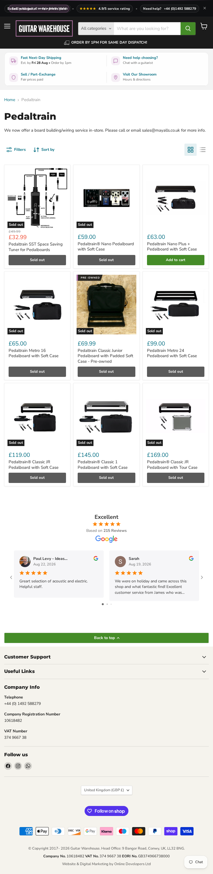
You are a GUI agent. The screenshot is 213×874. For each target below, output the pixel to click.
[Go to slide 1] (103, 604)
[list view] (203, 150)
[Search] (188, 28)
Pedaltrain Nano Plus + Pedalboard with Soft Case (172, 246)
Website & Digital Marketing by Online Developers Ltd (106, 864)
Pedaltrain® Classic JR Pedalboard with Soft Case (34, 464)
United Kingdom (104, 790)
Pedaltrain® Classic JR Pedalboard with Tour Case (172, 464)
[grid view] (190, 150)
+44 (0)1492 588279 (180, 9)
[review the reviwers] (95, 559)
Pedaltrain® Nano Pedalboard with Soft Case (106, 246)
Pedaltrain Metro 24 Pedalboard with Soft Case (172, 353)
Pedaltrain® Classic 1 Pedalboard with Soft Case (103, 464)
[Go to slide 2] (107, 604)
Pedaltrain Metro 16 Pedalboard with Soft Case (34, 353)
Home (9, 99)
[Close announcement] (205, 8)
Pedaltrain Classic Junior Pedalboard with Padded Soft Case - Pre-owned (105, 356)
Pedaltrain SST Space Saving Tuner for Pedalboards (36, 246)
